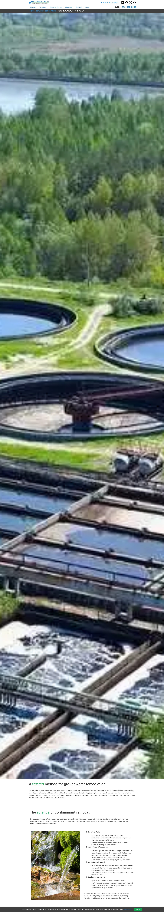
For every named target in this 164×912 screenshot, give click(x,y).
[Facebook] (126, 2)
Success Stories (56, 7)
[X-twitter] (130, 2)
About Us (68, 7)
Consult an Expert (109, 2)
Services (33, 7)
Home (32, 11)
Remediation (50, 11)
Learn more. (127, 909)
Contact (79, 7)
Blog (87, 7)
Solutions (43, 7)
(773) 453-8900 (128, 7)
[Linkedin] (122, 2)
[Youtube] (134, 2)
